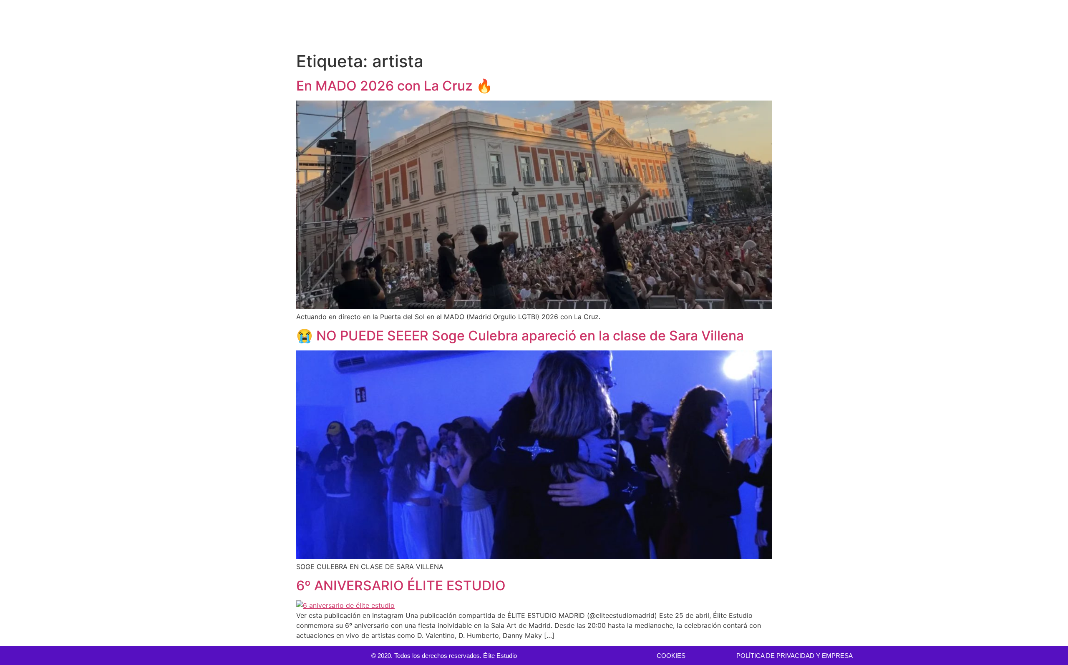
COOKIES (671, 655)
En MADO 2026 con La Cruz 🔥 (394, 86)
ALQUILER (769, 24)
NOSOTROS (986, 24)
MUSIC (908, 24)
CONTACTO (1035, 24)
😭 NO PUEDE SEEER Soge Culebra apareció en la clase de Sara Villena (520, 335)
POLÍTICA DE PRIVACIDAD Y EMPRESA (794, 655)
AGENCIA (813, 24)
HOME (698, 24)
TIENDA (943, 24)
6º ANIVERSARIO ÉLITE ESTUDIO (401, 585)
